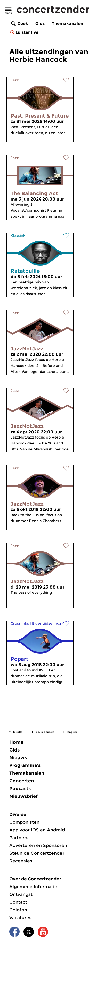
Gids (40, 23)
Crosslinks (20, 623)
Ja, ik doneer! (45, 732)
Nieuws (18, 758)
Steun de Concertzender (36, 853)
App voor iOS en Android (37, 829)
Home (16, 742)
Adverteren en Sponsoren (38, 845)
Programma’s (25, 765)
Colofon (18, 909)
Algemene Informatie (33, 886)
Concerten (21, 781)
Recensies (20, 860)
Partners (18, 837)
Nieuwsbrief (23, 796)
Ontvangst (21, 894)
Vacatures (20, 917)
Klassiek (18, 235)
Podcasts (20, 788)
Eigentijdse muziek (49, 623)
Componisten (24, 822)
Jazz (15, 80)
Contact (18, 902)
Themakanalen (67, 23)
